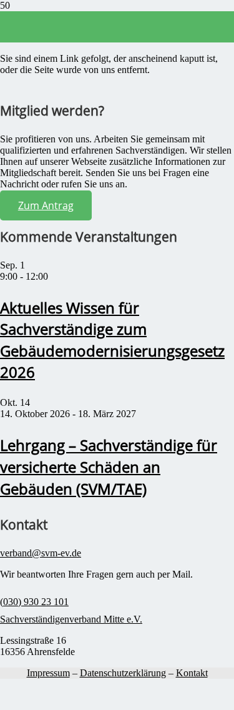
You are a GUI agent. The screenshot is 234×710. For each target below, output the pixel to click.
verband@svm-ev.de (40, 553)
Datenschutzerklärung (123, 673)
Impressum (48, 673)
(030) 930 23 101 (34, 601)
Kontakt (192, 673)
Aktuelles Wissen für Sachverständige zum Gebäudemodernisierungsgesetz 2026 (112, 340)
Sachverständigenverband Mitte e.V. (71, 619)
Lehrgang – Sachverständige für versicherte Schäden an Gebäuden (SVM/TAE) (108, 466)
